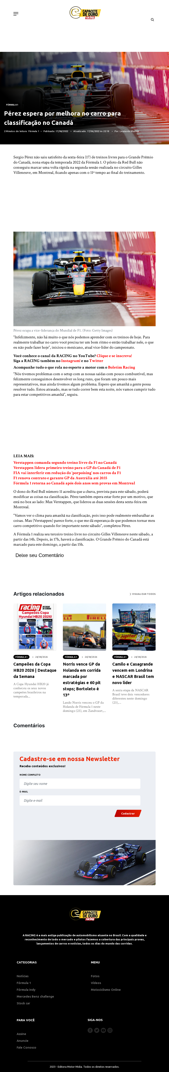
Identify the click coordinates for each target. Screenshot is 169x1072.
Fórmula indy (26, 989)
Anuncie (22, 1040)
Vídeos (96, 983)
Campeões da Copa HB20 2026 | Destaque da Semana (34, 670)
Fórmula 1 (12, 104)
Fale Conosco (26, 1047)
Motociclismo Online (106, 989)
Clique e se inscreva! (114, 355)
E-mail (24, 791)
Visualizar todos (143, 594)
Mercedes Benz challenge (35, 996)
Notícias (22, 976)
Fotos (95, 976)
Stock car (23, 1003)
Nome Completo (30, 775)
